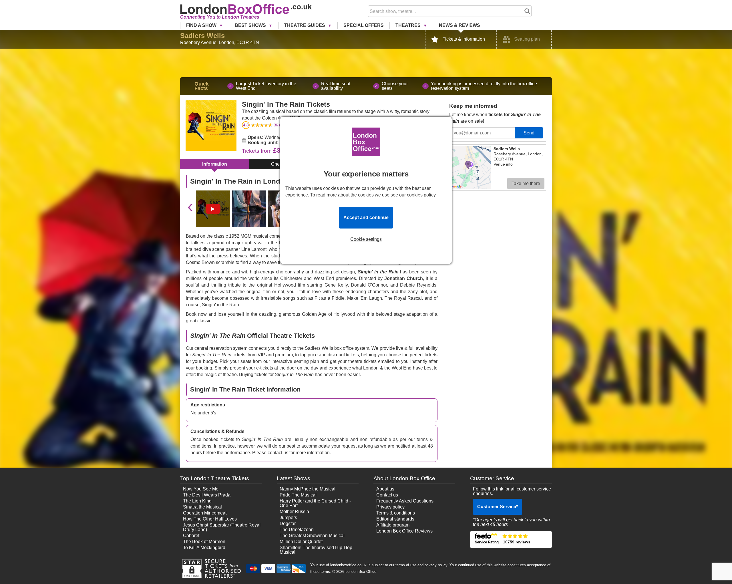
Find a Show (202, 25)
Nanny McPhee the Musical (307, 488)
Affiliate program (392, 525)
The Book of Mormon (204, 541)
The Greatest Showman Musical (312, 535)
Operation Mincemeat (204, 512)
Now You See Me (200, 488)
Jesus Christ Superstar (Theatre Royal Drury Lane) (221, 527)
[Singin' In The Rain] (213, 208)
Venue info (503, 164)
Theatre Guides (305, 25)
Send (529, 132)
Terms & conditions (395, 512)
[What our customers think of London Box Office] (511, 539)
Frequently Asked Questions (404, 500)
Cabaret (191, 535)
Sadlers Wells (202, 35)
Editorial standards (395, 519)
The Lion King (197, 500)
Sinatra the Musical (202, 506)
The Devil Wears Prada (206, 494)
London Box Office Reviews (404, 531)
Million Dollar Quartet (301, 541)
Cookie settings (366, 239)
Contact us (387, 494)
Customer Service (497, 506)
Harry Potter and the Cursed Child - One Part (315, 503)
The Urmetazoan (297, 529)
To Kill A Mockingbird (204, 547)
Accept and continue (366, 217)
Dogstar (288, 523)
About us (385, 488)
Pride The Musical (298, 494)
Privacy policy (390, 506)
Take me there (526, 183)
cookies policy (421, 194)
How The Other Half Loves (210, 519)
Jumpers (288, 517)
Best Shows (251, 25)
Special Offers (363, 25)
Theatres (408, 25)
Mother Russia (294, 511)
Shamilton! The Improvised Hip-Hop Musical (316, 550)
